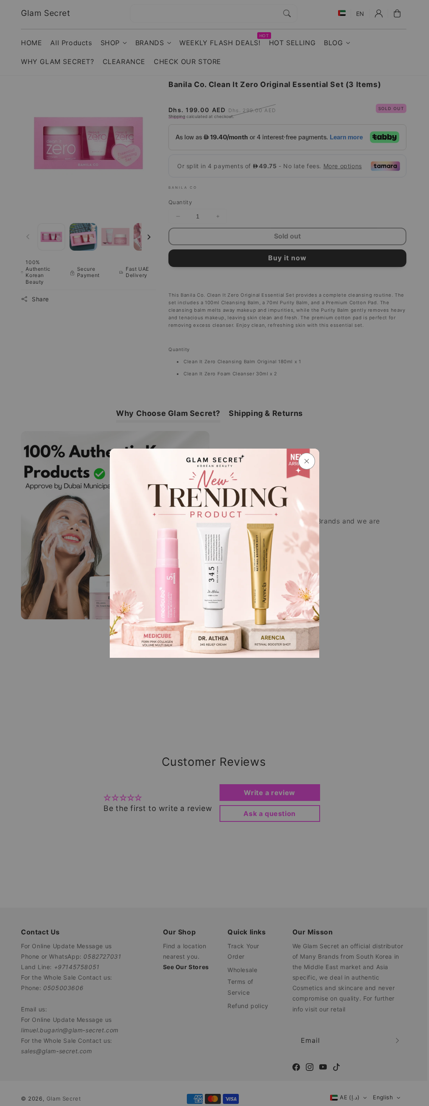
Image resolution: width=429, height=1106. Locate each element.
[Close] (306, 461)
